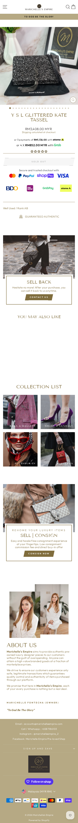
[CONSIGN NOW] (39, 524)
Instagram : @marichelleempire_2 (39, 733)
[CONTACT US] (39, 271)
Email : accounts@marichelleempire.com (39, 723)
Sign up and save (38, 748)
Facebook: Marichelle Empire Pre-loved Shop (39, 738)
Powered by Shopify (39, 820)
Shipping (26, 132)
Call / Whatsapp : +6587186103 (39, 729)
